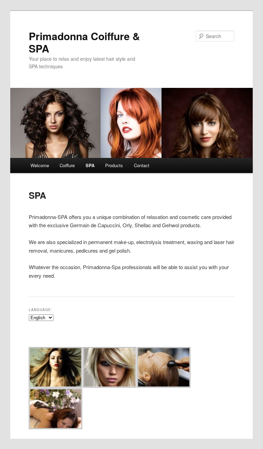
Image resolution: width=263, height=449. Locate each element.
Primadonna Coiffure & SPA (84, 42)
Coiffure (67, 165)
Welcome (39, 165)
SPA (90, 165)
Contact (141, 165)
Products (114, 165)
